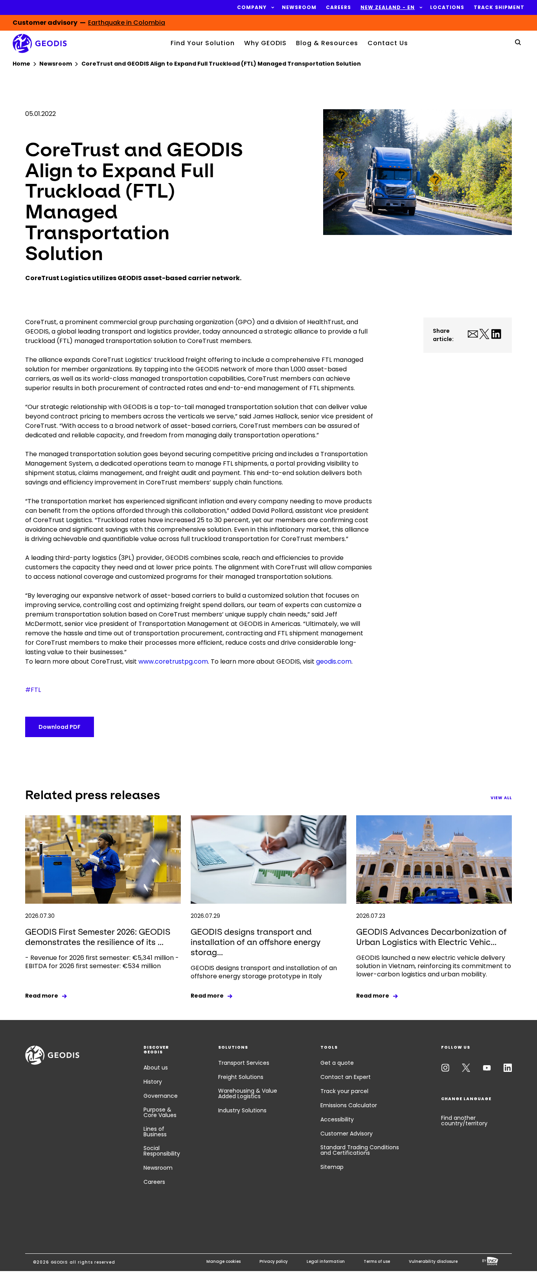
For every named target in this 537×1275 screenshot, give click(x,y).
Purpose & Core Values (160, 1112)
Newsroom (158, 1167)
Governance (160, 1096)
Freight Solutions (240, 1077)
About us (155, 1067)
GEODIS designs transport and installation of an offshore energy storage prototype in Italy (264, 972)
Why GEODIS (265, 43)
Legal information (326, 1261)
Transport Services (243, 1063)
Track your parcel (344, 1091)
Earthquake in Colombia (126, 22)
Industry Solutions (242, 1110)
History (152, 1081)
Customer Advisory (346, 1133)
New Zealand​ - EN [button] (387, 7)
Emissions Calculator (348, 1105)
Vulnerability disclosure (433, 1261)
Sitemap (332, 1167)
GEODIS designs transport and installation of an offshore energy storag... (255, 942)
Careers (154, 1182)
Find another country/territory (464, 1120)
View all (501, 798)
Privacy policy (273, 1261)
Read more (41, 995)
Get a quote (337, 1063)
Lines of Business (155, 1131)
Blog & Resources (327, 43)
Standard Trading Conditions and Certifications (359, 1150)
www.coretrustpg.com (173, 661)
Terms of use (377, 1261)
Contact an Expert (345, 1077)
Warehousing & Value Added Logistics (247, 1093)
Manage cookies (223, 1261)
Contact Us (388, 43)
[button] (252, 7)
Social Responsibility (161, 1150)
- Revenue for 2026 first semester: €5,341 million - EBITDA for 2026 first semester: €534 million (102, 961)
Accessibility (337, 1119)
